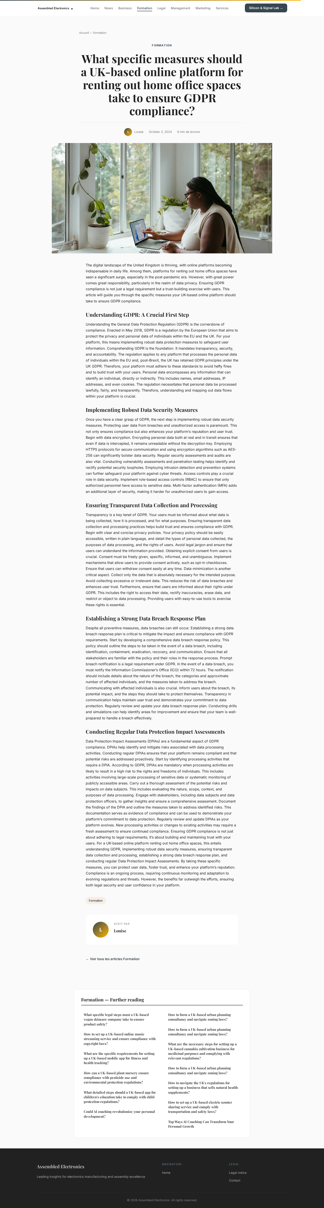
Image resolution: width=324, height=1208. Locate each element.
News (108, 8)
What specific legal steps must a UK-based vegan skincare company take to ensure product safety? (116, 1019)
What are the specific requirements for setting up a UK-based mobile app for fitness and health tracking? (119, 1058)
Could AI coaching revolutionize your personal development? (119, 1113)
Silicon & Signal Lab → (266, 8)
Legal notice (238, 1172)
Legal (161, 8)
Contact (234, 1180)
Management (180, 8)
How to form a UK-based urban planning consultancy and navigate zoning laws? (199, 1016)
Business (125, 8)
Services (222, 8)
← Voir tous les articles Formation (113, 959)
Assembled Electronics (60, 1166)
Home (94, 8)
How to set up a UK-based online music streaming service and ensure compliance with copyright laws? (120, 1039)
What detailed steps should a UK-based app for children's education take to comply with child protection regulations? (120, 1097)
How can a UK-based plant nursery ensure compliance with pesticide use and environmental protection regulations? (116, 1078)
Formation (144, 8)
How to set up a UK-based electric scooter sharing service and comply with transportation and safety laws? (200, 1107)
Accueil (84, 32)
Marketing (203, 8)
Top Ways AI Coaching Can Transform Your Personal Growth (201, 1124)
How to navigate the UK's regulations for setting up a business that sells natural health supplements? (203, 1088)
